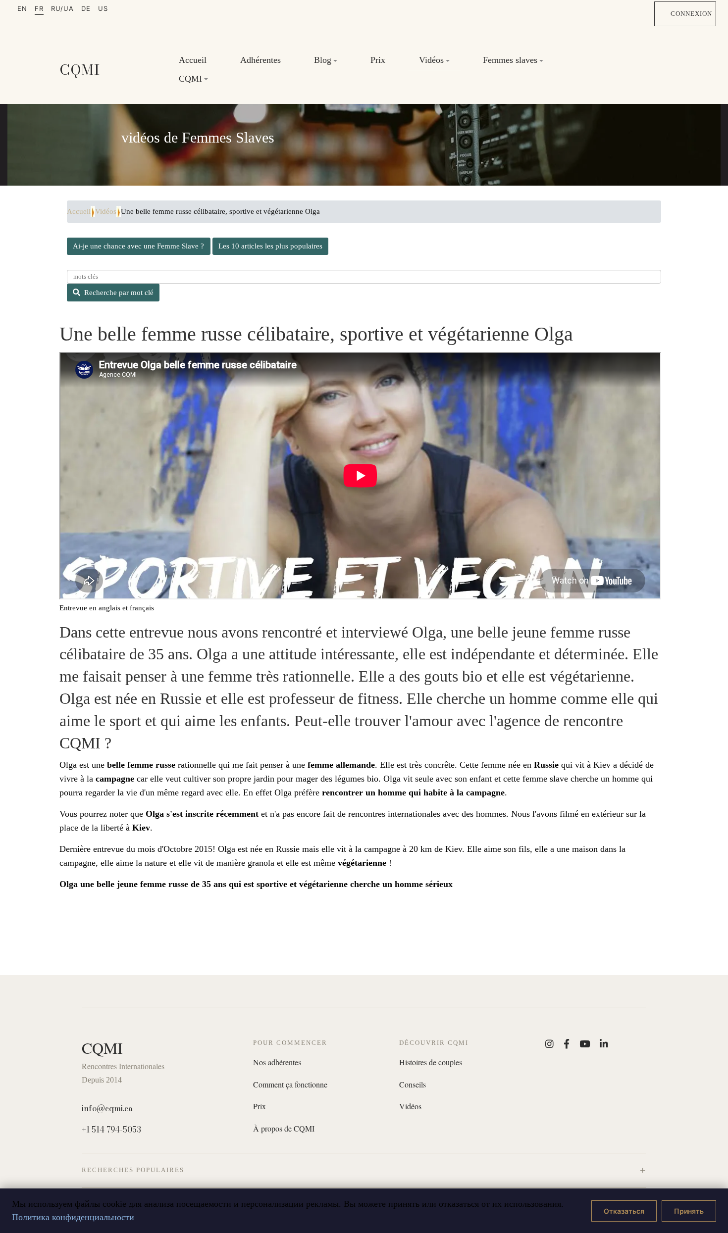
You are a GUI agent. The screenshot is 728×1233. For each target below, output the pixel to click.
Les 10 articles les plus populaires (270, 246)
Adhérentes (260, 60)
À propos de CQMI (283, 1129)
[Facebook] (567, 1043)
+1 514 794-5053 (111, 1129)
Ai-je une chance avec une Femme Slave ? (138, 246)
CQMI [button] (190, 79)
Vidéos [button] (431, 60)
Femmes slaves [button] (510, 60)
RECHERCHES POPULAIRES (133, 1170)
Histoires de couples (430, 1062)
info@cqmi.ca (107, 1108)
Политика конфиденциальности (73, 1217)
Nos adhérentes (277, 1062)
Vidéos (105, 211)
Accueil (193, 60)
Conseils (412, 1084)
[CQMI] (79, 69)
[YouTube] (584, 1043)
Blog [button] (322, 60)
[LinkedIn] (604, 1043)
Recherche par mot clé (119, 292)
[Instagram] (549, 1043)
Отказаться (624, 1211)
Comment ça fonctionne (290, 1084)
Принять (689, 1211)
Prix (377, 60)
